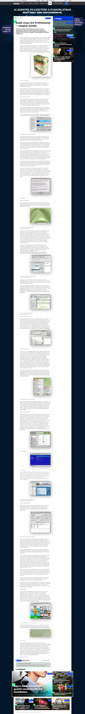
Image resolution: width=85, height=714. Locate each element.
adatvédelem (38, 712)
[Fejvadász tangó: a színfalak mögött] (33, 665)
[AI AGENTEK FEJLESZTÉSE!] (50, 3)
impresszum (18, 712)
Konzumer (47, 3)
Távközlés (36, 3)
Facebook (48, 18)
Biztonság (42, 3)
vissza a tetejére (46, 660)
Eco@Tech (30, 3)
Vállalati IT (22, 3)
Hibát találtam (26, 660)
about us (42, 712)
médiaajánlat (22, 712)
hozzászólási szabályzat (32, 712)
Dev (26, 3)
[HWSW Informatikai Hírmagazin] (16, 3)
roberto (21, 17)
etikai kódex (26, 712)
